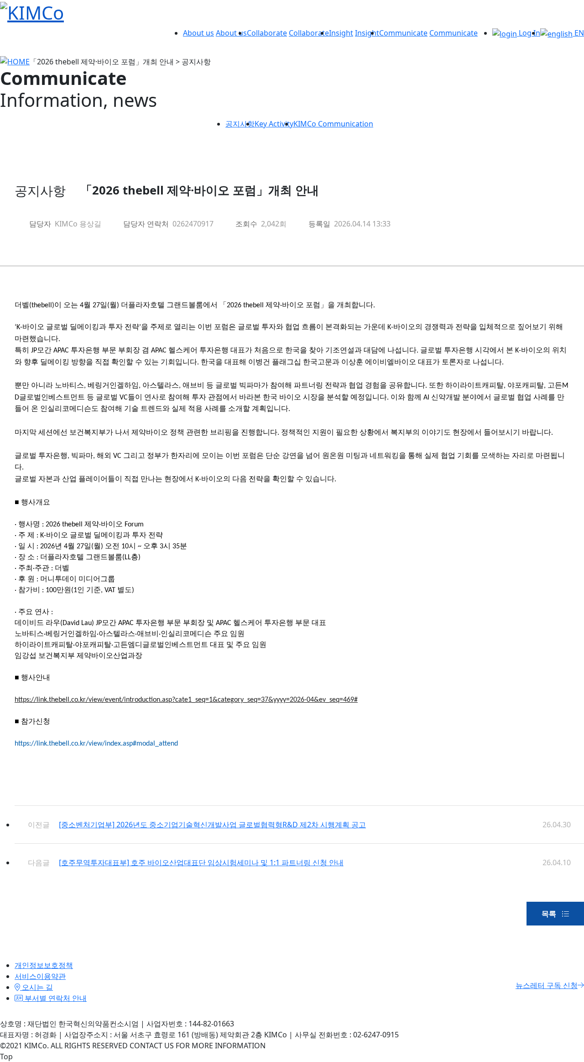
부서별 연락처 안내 (55, 998)
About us (198, 33)
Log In (528, 33)
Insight (341, 33)
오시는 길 (36, 987)
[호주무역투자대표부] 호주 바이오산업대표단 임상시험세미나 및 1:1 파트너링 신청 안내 (201, 862)
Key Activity (274, 124)
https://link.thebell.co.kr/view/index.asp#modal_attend (96, 743)
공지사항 (240, 124)
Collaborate (267, 33)
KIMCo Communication (333, 124)
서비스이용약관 (40, 976)
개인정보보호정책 (44, 965)
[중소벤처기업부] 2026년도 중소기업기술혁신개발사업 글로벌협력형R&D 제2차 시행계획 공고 (212, 825)
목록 (550, 914)
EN (578, 33)
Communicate (403, 33)
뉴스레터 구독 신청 (547, 985)
